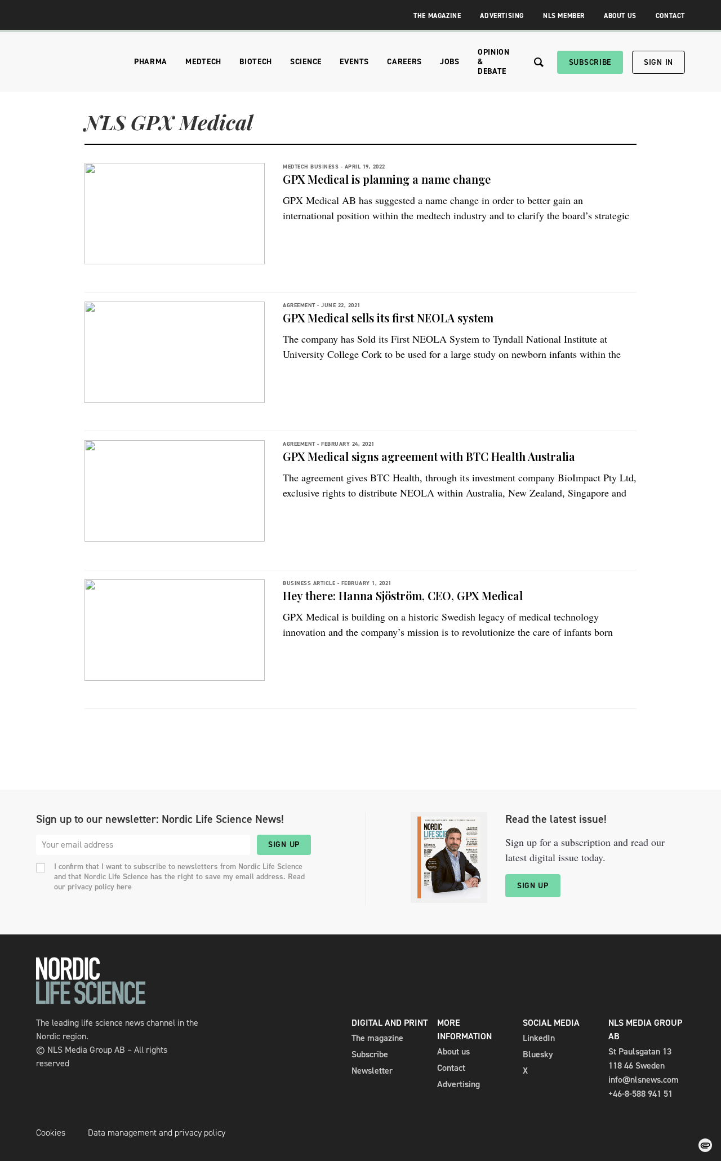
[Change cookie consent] (705, 1145)
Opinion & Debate (494, 62)
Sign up (284, 844)
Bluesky (538, 1054)
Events (354, 61)
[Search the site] (539, 62)
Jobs (450, 61)
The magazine (377, 1038)
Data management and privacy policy (156, 1132)
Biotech (255, 61)
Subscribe (590, 62)
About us (453, 1051)
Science (306, 61)
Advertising (502, 15)
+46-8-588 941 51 (640, 1094)
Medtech (203, 61)
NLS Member (564, 15)
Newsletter (372, 1070)
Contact (670, 15)
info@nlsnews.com (643, 1079)
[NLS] (91, 1001)
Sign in (658, 62)
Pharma (150, 61)
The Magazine (437, 15)
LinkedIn (539, 1038)
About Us (620, 15)
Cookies (50, 1132)
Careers (404, 61)
